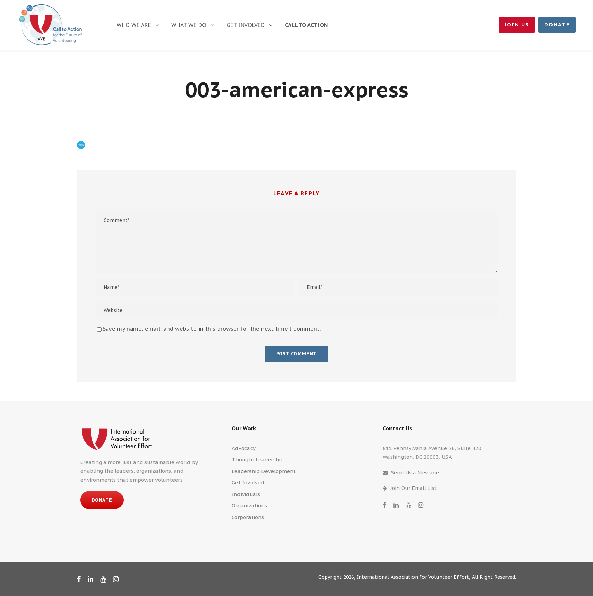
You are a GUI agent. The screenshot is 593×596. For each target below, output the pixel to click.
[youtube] (408, 504)
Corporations (248, 517)
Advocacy (244, 448)
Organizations (249, 505)
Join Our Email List (413, 488)
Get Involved (245, 25)
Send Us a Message (415, 472)
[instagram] (420, 504)
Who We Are (134, 25)
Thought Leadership (258, 459)
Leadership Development (264, 471)
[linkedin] (396, 504)
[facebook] (384, 504)
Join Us (516, 24)
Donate (557, 24)
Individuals (246, 494)
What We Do (188, 25)
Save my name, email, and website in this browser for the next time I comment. (212, 328)
